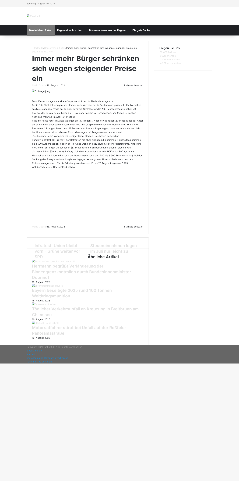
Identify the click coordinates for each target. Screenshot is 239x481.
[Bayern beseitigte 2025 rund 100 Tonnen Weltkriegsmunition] (47, 285)
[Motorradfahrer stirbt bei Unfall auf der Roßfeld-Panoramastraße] (45, 323)
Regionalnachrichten (69, 30)
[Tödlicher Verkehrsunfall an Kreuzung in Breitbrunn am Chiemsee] (44, 304)
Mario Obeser (39, 85)
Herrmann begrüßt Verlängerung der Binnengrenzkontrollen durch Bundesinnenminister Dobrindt (81, 272)
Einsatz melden (35, 350)
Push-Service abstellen (39, 361)
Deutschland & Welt (40, 30)
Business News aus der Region (107, 30)
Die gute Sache (141, 30)
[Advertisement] (87, 196)
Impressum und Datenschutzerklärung (47, 358)
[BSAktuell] (33, 16)
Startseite (37, 48)
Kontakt (31, 354)
